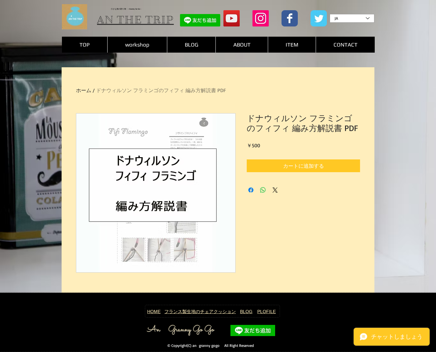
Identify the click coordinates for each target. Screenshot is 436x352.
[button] (292, 45)
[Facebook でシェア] (251, 190)
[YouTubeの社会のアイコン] (231, 18)
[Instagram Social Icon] (260, 18)
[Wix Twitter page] (319, 18)
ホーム (83, 90)
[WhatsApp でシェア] (263, 190)
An (153, 330)
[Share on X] (275, 190)
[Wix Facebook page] (290, 18)
